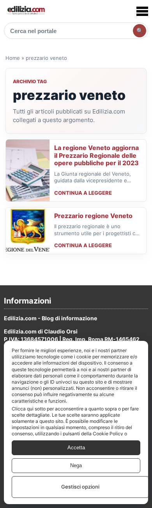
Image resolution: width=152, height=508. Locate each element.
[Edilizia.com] (26, 11)
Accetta (76, 447)
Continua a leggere (83, 193)
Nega (76, 465)
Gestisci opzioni (80, 487)
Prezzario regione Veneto (93, 216)
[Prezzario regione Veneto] (27, 231)
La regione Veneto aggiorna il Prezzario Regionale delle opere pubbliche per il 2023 (96, 155)
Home (12, 58)
